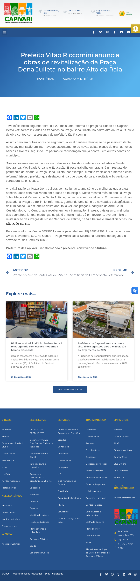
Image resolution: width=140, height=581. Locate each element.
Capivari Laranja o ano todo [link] (69, 520)
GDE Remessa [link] (121, 470)
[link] (135, 28)
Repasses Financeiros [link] (97, 477)
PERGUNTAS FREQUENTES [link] (37, 431)
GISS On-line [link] (120, 464)
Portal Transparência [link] (124, 487)
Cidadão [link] (62, 440)
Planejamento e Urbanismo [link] (38, 530)
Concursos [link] (63, 446)
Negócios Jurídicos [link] (39, 522)
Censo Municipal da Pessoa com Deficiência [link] (70, 431)
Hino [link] (4, 467)
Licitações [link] (63, 467)
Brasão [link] (5, 436)
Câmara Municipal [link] (123, 450)
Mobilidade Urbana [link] (39, 515)
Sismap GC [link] (119, 477)
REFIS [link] (61, 505)
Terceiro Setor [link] (93, 450)
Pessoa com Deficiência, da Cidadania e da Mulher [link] (41, 477)
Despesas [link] (90, 457)
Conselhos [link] (63, 453)
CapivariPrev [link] (120, 457)
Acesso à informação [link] (124, 497)
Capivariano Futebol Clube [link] (12, 445)
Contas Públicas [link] (94, 505)
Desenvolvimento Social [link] (39, 455)
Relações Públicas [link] (39, 539)
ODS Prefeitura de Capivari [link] (67, 483)
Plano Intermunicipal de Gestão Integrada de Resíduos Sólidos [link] (98, 552)
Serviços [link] (64, 419)
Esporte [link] (34, 508)
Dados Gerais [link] (8, 453)
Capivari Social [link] (121, 436)
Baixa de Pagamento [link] (96, 484)
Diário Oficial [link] (64, 460)
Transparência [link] (96, 419)
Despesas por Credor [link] (96, 464)
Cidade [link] (6, 419)
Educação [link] (35, 487)
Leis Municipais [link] (93, 491)
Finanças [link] (34, 494)
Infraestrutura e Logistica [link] (38, 465)
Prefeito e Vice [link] (9, 487)
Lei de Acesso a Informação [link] (93, 513)
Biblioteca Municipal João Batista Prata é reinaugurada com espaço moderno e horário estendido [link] (36, 347)
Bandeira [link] (6, 429)
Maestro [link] (118, 429)
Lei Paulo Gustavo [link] (95, 522)
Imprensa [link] (7, 505)
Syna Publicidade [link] (54, 573)
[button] (4, 32)
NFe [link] (60, 474)
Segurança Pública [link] (39, 552)
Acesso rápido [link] (12, 495)
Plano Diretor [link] (93, 528)
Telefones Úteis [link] (9, 526)
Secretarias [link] (38, 419)
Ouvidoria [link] (63, 491)
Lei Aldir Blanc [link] (93, 535)
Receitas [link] (90, 443)
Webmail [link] (8, 534)
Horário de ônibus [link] (11, 519)
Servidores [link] (63, 511)
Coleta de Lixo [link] (9, 512)
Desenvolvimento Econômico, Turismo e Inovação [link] (41, 443)
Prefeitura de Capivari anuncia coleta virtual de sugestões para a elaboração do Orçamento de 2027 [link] (102, 347)
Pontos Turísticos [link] (11, 481)
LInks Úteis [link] (121, 419)
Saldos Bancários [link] (94, 470)
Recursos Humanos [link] (96, 498)
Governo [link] (34, 501)
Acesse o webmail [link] (11, 544)
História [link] (6, 474)
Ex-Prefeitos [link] (8, 460)
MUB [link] (88, 542)
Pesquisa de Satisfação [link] (69, 498)
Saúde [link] (33, 546)
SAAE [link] (116, 443)
